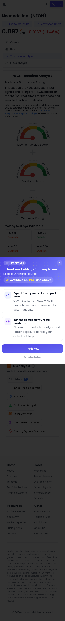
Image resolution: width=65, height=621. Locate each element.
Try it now (32, 348)
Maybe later (32, 357)
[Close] (59, 262)
